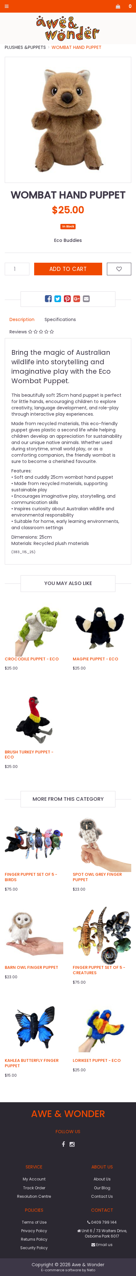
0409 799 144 (103, 1222)
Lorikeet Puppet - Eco (97, 1060)
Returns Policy (34, 1239)
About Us (102, 1179)
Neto (91, 1270)
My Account (34, 1179)
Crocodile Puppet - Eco (32, 659)
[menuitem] (49, 299)
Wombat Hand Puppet (77, 47)
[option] (68, 120)
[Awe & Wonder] (68, 28)
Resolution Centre (34, 1196)
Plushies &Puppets (25, 47)
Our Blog (102, 1188)
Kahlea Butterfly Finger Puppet (32, 1063)
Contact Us (102, 1196)
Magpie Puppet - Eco (95, 659)
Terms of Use (34, 1222)
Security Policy (34, 1247)
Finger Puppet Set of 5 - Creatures (99, 970)
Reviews (18, 332)
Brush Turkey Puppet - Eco (29, 754)
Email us (104, 1244)
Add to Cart (68, 269)
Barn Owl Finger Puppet (31, 967)
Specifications (60, 319)
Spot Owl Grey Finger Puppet (97, 877)
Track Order (34, 1188)
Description (21, 319)
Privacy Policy (34, 1230)
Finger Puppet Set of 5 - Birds (31, 877)
